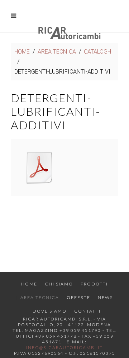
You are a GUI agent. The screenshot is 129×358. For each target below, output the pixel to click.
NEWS (105, 297)
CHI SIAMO (59, 284)
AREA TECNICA (57, 51)
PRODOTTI (94, 284)
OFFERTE (78, 297)
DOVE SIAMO (50, 311)
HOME (22, 51)
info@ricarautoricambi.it (64, 347)
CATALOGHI (98, 51)
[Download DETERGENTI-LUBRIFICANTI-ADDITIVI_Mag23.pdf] (39, 167)
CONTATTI (87, 311)
